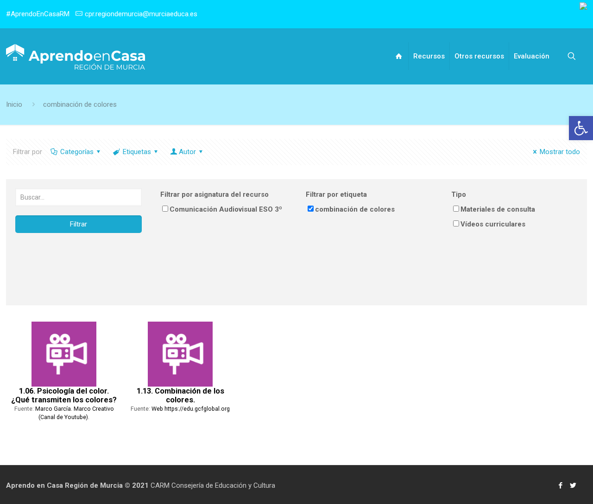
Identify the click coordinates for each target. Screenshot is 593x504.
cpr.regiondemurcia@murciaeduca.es (141, 14)
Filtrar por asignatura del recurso (214, 194)
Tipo (458, 194)
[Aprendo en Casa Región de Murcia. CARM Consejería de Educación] (75, 56)
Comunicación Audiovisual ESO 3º (226, 209)
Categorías (77, 152)
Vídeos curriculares (493, 224)
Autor (187, 152)
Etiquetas (137, 152)
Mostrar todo (560, 152)
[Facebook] (560, 485)
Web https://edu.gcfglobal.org (190, 408)
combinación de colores (80, 104)
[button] (581, 128)
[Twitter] (573, 485)
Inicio (14, 104)
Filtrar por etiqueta (336, 194)
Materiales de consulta (498, 209)
